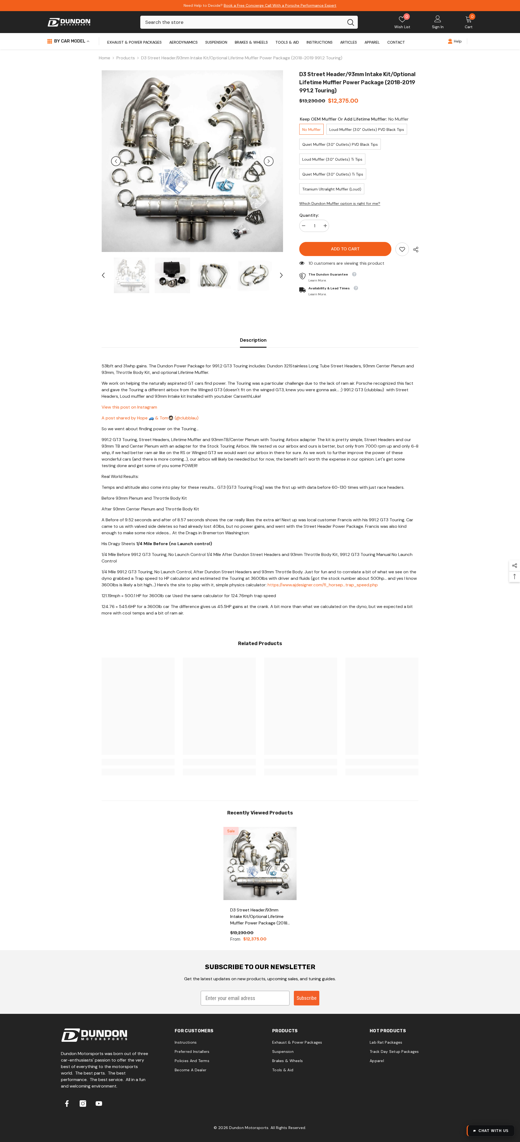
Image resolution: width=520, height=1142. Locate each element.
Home (104, 58)
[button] (116, 161)
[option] (192, 161)
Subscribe (307, 998)
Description (253, 340)
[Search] (249, 22)
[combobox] (242, 22)
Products (125, 58)
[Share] (413, 249)
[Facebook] (67, 1103)
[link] (402, 249)
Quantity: (309, 215)
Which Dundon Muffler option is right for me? (339, 203)
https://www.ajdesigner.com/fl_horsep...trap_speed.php (323, 585)
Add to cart (345, 249)
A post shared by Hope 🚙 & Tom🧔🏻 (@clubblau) (150, 418)
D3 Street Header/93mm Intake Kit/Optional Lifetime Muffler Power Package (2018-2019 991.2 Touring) (260, 916)
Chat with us (494, 1131)
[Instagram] (83, 1103)
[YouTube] (99, 1103)
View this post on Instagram (129, 407)
